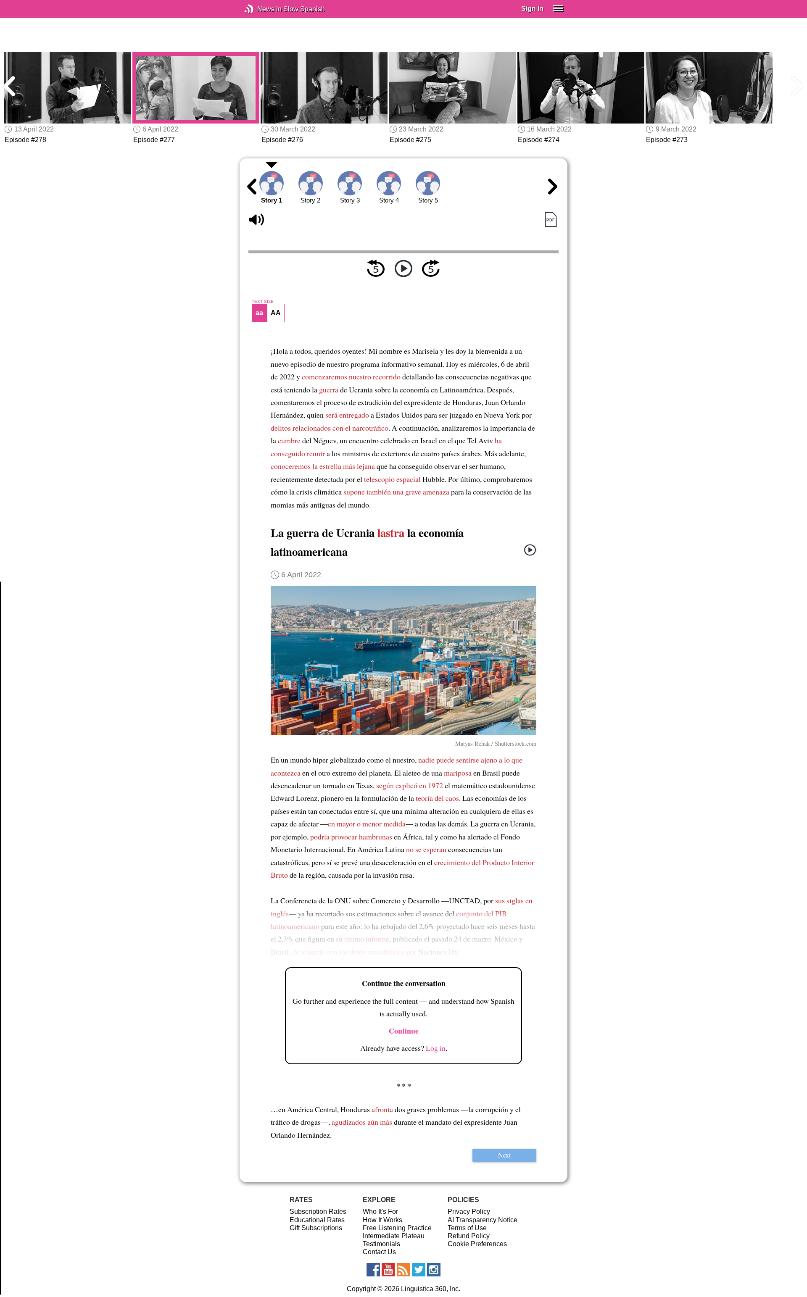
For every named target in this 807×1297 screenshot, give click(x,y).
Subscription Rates (318, 1211)
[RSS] (403, 1269)
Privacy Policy (469, 1211)
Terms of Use (467, 1227)
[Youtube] (388, 1269)
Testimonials (381, 1243)
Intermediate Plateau (394, 1235)
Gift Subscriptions (316, 1227)
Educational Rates (317, 1219)
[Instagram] (433, 1269)
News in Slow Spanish (261, 9)
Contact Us (379, 1251)
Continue (404, 1030)
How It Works (382, 1219)
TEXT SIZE (263, 302)
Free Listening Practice (397, 1227)
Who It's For (380, 1211)
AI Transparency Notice (482, 1219)
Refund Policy (469, 1235)
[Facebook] (373, 1269)
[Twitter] (418, 1269)
